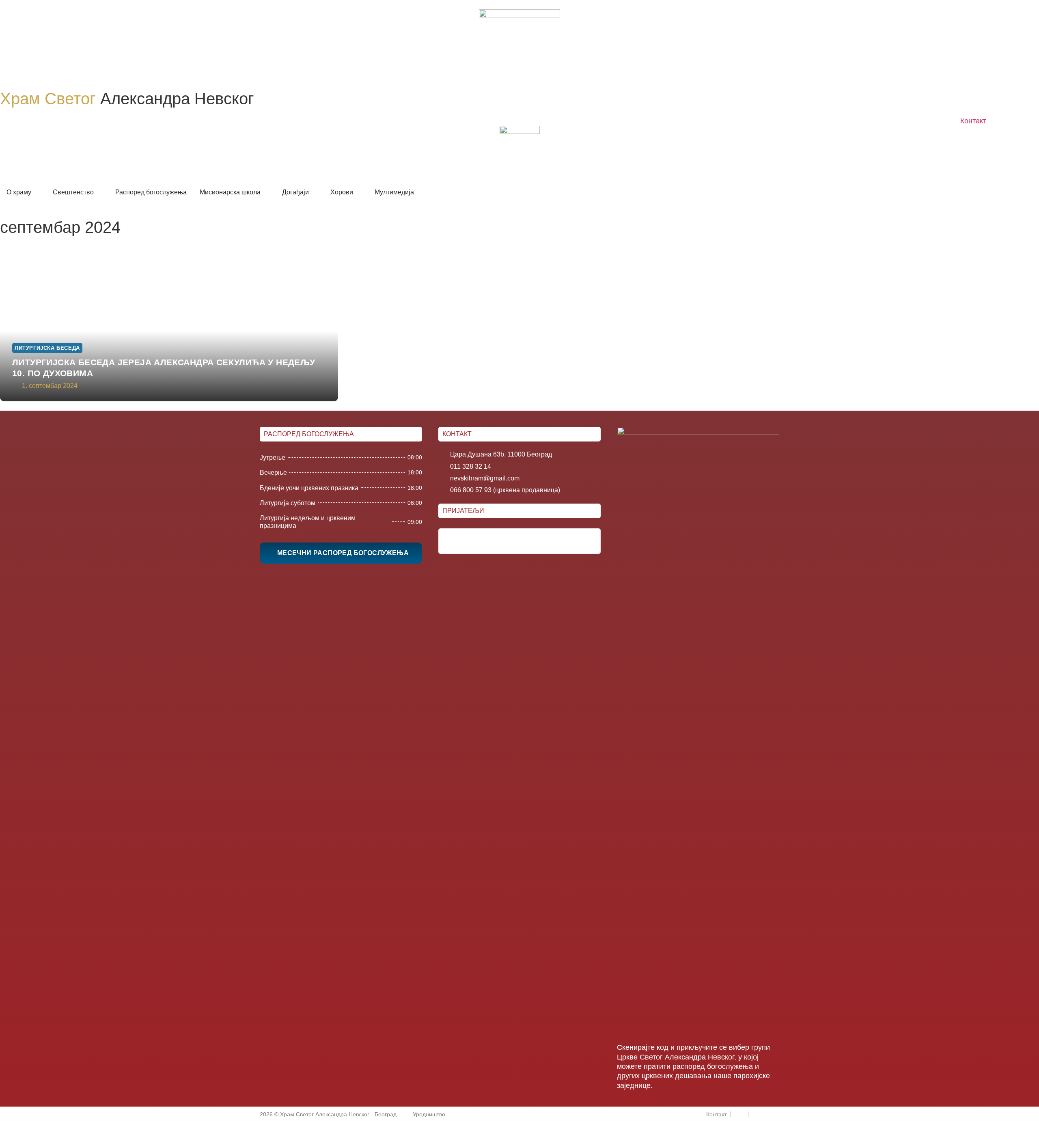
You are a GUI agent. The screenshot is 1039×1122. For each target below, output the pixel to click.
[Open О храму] (36, 192)
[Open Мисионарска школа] (266, 192)
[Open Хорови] (358, 192)
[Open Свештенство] (99, 192)
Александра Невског (127, 99)
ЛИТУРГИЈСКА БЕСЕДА (47, 348)
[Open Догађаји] (314, 192)
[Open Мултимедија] (419, 192)
